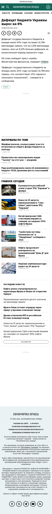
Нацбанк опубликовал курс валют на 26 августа (32, 265)
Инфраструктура (41, 13)
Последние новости (14, 284)
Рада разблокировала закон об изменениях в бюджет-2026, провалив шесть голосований (25, 169)
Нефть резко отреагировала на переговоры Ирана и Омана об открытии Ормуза (25, 291)
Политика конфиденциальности (26, 426)
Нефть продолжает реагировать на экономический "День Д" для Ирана (33, 251)
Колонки (28, 13)
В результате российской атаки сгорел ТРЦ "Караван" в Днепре (33, 188)
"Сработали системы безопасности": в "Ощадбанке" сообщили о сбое (31, 236)
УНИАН (44, 61)
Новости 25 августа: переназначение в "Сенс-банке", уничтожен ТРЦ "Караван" (31, 204)
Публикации (17, 13)
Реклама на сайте (20, 423)
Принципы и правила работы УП (26, 432)
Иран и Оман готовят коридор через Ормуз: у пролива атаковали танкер (23, 308)
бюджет (5, 87)
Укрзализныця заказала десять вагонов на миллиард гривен (25, 300)
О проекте (34, 423)
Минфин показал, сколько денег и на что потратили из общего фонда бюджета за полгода (23, 147)
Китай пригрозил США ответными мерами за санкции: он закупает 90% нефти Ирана (32, 220)
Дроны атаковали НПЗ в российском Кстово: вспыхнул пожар (22, 316)
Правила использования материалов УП (26, 429)
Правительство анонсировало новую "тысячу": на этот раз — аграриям (20, 158)
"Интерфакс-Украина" (29, 447)
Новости (6, 13)
